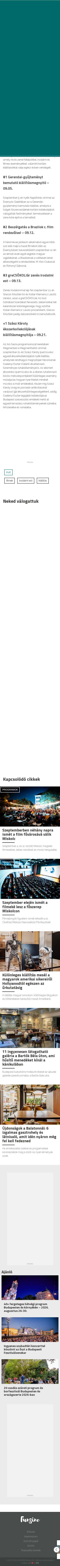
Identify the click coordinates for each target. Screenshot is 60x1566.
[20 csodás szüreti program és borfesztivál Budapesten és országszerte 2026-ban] (30, 1378)
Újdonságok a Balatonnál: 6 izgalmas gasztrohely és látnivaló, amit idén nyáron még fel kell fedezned (29, 1134)
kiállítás (43, 480)
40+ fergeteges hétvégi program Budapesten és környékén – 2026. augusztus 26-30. (26, 1307)
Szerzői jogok (30, 1541)
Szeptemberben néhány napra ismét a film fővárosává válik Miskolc (27, 834)
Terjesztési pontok (31, 1550)
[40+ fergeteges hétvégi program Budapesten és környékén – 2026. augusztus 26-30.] (30, 1294)
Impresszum (30, 1536)
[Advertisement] (28, 639)
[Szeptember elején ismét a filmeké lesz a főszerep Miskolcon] (30, 878)
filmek (9, 480)
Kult (8, 472)
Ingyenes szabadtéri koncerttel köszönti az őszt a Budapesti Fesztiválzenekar (24, 1349)
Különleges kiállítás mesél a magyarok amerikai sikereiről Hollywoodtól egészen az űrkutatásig (27, 981)
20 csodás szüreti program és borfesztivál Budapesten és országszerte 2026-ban (23, 1391)
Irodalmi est (25, 480)
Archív (30, 1545)
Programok (10, 789)
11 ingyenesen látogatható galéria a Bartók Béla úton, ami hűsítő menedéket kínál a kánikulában (28, 1058)
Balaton (7, 1087)
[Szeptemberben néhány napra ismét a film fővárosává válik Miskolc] (30, 806)
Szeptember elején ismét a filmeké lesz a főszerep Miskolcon (25, 907)
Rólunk (31, 1532)
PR (37, 1563)
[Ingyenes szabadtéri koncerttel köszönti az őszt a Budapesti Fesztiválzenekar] (30, 1336)
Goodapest (9, 1011)
